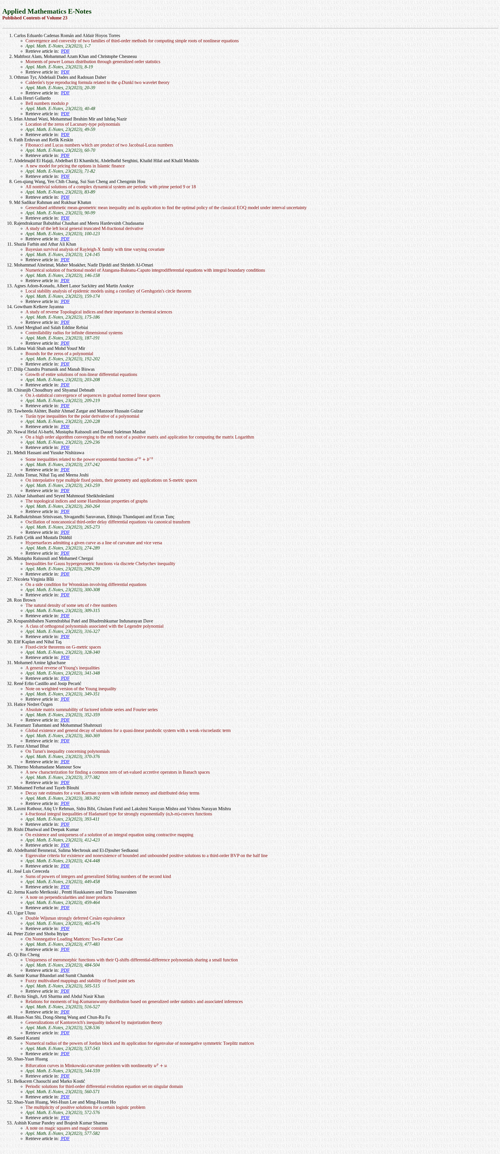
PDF (65, 51)
